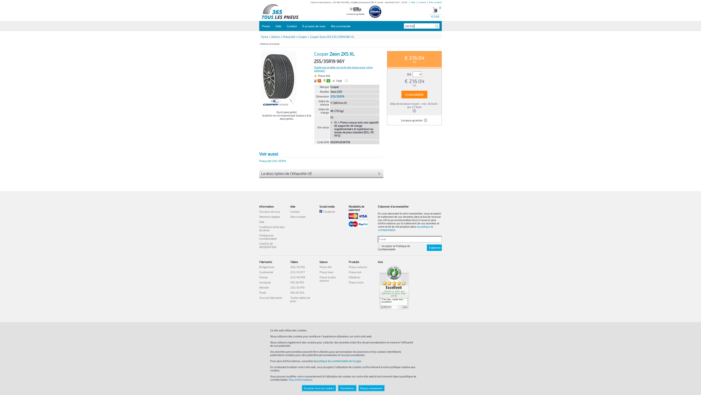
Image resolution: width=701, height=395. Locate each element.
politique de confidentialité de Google (339, 361)
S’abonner (435, 247)
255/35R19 (337, 96)
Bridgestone (266, 267)
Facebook (328, 211)
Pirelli (262, 292)
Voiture (275, 36)
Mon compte (435, 2)
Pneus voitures (358, 267)
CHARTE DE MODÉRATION (267, 245)
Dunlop (263, 277)
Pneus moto (356, 282)
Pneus (266, 26)
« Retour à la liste (269, 43)
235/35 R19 (297, 287)
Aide (413, 2)
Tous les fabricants (270, 297)
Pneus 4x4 (355, 272)
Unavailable (414, 94)
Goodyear (265, 282)
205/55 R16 (297, 267)
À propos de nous (313, 26)
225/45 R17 (297, 272)
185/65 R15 (297, 292)
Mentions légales (269, 216)
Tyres (264, 36)
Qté (409, 74)
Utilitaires (354, 277)
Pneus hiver (326, 272)
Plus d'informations (301, 379)
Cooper (302, 36)
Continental (266, 272)
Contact (422, 2)
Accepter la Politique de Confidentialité (394, 247)
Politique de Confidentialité (268, 237)
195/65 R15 (297, 282)
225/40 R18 (297, 277)
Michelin (264, 287)
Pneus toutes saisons (327, 279)
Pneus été (289, 36)
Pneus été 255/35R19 (272, 161)
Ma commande (340, 26)
